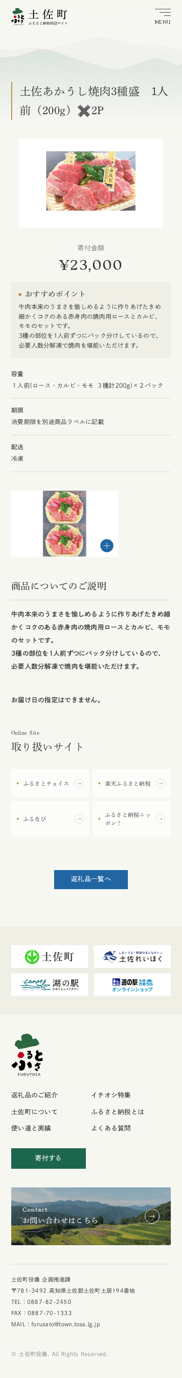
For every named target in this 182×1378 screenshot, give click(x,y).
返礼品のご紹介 (34, 1095)
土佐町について (34, 1112)
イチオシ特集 (111, 1095)
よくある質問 (111, 1128)
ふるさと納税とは (117, 1112)
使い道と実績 (31, 1128)
